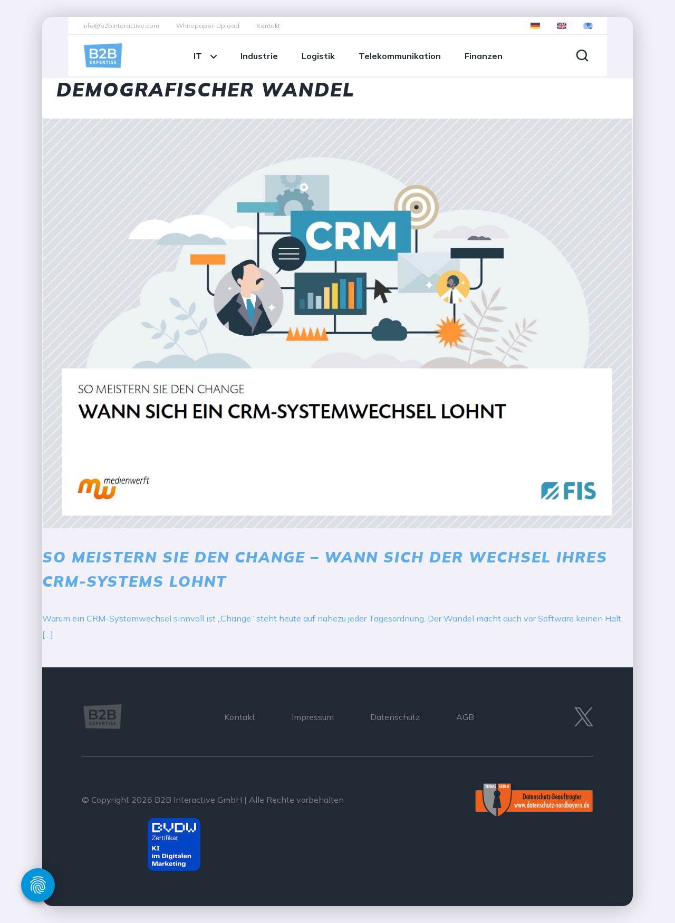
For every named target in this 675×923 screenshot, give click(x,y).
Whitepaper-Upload (207, 26)
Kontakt (268, 26)
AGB (465, 717)
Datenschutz (395, 717)
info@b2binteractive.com (120, 26)
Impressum (313, 717)
